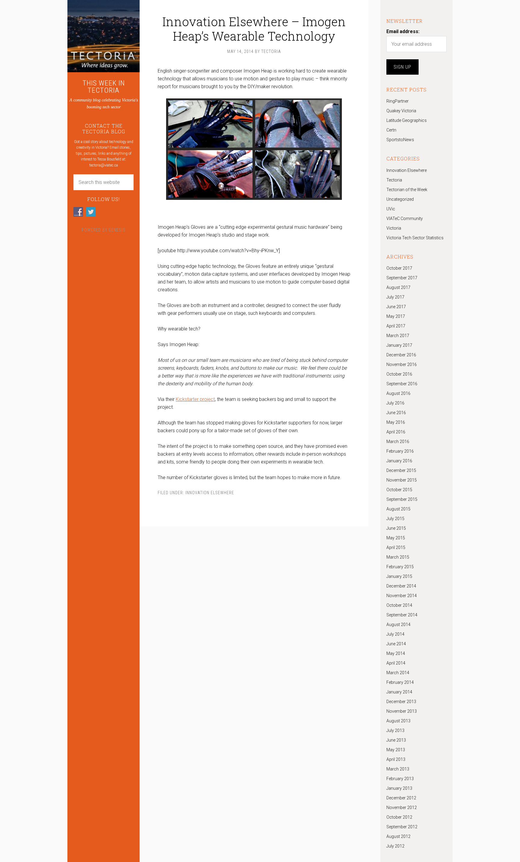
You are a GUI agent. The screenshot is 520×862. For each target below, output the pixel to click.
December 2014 (401, 586)
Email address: (402, 31)
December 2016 (401, 354)
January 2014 (399, 692)
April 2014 (395, 663)
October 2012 (399, 817)
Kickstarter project (195, 399)
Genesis (117, 230)
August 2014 (398, 624)
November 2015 (401, 480)
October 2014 (399, 605)
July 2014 (395, 634)
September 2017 (401, 277)
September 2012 (401, 826)
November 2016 (401, 364)
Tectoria (394, 180)
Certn (391, 130)
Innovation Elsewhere (209, 492)
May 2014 (395, 653)
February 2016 (400, 451)
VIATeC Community (404, 218)
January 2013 (399, 788)
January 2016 (399, 460)
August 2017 (398, 287)
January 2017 (399, 345)
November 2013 (401, 711)
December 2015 (401, 470)
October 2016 (399, 374)
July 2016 (395, 403)
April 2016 (395, 431)
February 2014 (400, 682)
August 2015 (398, 509)
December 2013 (401, 701)
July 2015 (395, 518)
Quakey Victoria (401, 110)
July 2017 (395, 297)
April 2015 (395, 547)
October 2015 (399, 489)
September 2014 (401, 614)
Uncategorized (400, 199)
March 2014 (397, 672)
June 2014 (396, 643)
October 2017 (399, 268)
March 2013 (397, 769)
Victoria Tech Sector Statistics (415, 237)
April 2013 (395, 759)
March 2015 (397, 557)
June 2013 (396, 740)
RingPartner (397, 101)
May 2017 (395, 316)
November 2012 (401, 807)
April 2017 (395, 326)
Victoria (393, 228)
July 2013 (395, 730)
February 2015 (400, 566)
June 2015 (396, 528)
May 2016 (395, 422)
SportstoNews (400, 139)
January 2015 (399, 576)
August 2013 (398, 720)
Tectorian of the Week (406, 189)
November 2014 (401, 595)
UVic (390, 208)
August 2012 (398, 836)
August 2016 (398, 393)
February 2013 (400, 778)
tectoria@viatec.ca (103, 165)
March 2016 (397, 441)
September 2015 (401, 499)
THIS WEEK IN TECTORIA (103, 87)
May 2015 (395, 537)
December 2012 (401, 797)
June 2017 (396, 306)
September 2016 (401, 383)
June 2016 (396, 412)
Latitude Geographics (406, 120)
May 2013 (395, 749)
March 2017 (397, 335)
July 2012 (395, 846)
